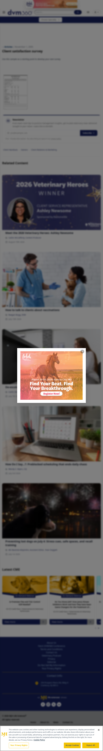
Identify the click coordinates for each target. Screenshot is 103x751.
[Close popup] (82, 351)
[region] (51, 738)
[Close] (99, 730)
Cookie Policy (39, 740)
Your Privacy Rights (18, 745)
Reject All (91, 745)
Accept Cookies (72, 745)
